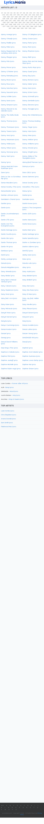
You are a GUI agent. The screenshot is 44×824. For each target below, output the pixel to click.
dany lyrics (26, 267)
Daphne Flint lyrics (8, 356)
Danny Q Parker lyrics (9, 71)
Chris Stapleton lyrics (8, 415)
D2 (5, 13)
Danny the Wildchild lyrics (32, 115)
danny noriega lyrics (9, 34)
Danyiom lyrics (28, 317)
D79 (12, 26)
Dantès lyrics (6, 203)
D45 (2, 20)
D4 (11, 13)
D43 (35, 18)
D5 (14, 13)
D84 (31, 26)
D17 (15, 15)
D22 (33, 15)
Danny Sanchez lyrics (9, 88)
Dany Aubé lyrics (28, 271)
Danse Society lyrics (30, 183)
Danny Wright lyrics (29, 152)
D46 (6, 20)
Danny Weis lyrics (29, 135)
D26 (8, 16)
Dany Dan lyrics (28, 286)
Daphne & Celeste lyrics (10, 352)
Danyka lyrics (6, 321)
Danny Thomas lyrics (9, 121)
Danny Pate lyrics (7, 47)
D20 (26, 15)
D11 (34, 13)
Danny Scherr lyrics (29, 92)
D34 (39, 16)
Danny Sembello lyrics (30, 100)
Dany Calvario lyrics (8, 286)
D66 (2, 24)
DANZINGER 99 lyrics (30, 337)
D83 (27, 26)
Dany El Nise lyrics (29, 294)
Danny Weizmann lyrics (10, 139)
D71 (22, 24)
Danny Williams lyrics (30, 144)
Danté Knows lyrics (29, 203)
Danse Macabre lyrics (9, 183)
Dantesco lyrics (7, 251)
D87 (10, 28)
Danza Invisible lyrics (30, 325)
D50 (22, 20)
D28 (16, 16)
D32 (32, 16)
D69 (14, 24)
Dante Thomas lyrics (9, 242)
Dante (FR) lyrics (7, 220)
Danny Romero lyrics (30, 80)
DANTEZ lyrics (27, 251)
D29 (20, 16)
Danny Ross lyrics (7, 84)
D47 (10, 20)
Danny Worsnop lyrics (9, 152)
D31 (28, 16)
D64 (35, 22)
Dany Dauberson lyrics (9, 290)
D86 (39, 26)
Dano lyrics (5, 172)
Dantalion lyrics (28, 199)
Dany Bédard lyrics (29, 276)
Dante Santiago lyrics (30, 234)
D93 (34, 28)
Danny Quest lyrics (29, 71)
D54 (38, 20)
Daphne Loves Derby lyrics (32, 360)
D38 (15, 18)
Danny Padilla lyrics (8, 43)
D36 (7, 18)
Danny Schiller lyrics (8, 96)
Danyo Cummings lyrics (10, 325)
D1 (2, 13)
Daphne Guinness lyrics (31, 356)
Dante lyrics (5, 207)
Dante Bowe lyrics (29, 224)
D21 (30, 15)
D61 (24, 22)
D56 (4, 22)
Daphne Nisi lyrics (29, 364)
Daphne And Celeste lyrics (32, 352)
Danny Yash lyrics (7, 156)
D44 (39, 18)
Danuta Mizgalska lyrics (10, 267)
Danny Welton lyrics (30, 139)
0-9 (2, 805)
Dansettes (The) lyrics (30, 187)
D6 (18, 13)
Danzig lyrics (6, 337)
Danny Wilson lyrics (8, 148)
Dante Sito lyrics (7, 238)
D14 (3, 15)
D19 (22, 15)
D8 (24, 13)
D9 (27, 13)
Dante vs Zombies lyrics (31, 242)
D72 (26, 24)
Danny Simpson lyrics (9, 105)
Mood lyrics (14, 391)
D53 (34, 20)
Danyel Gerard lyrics (9, 317)
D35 (4, 18)
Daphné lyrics (27, 348)
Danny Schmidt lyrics (30, 96)
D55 (41, 20)
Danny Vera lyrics (8, 135)
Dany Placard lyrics (29, 308)
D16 (11, 15)
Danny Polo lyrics (7, 61)
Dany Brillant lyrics (29, 280)
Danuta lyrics (6, 263)
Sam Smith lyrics (7, 422)
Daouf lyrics (26, 342)
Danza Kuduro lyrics (8, 329)
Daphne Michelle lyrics (9, 364)
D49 (18, 20)
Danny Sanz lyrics (29, 88)
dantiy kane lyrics (29, 255)
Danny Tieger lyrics (29, 127)
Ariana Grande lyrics (8, 419)
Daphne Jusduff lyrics (9, 360)
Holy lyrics (16, 395)
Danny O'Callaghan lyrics (31, 34)
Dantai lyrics (27, 195)
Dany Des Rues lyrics (30, 290)
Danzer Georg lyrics (29, 333)
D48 (14, 20)
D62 (28, 22)
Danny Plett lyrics (29, 57)
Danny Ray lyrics (28, 76)
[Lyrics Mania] (22, 2)
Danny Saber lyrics (29, 84)
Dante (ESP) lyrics (29, 214)
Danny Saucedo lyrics (9, 92)
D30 (24, 16)
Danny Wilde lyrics (8, 144)
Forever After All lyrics (20, 383)
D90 (22, 28)
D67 (6, 24)
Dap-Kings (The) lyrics (9, 348)
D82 (24, 26)
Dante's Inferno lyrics (30, 246)
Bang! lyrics (9, 387)
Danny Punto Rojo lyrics (31, 67)
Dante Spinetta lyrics (30, 238)
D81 (20, 26)
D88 (14, 28)
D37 (11, 18)
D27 (12, 16)
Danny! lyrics (6, 162)
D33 (35, 16)
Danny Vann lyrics (29, 131)
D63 (32, 22)
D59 (16, 22)
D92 (30, 28)
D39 (19, 18)
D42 (31, 18)
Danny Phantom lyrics (30, 51)
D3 (8, 13)
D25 (4, 16)
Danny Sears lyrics (8, 100)
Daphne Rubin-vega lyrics (11, 368)
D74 (34, 24)
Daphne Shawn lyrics (30, 368)
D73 (30, 24)
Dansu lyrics (27, 191)
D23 (37, 15)
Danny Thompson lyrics (10, 127)
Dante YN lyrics (7, 246)
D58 (12, 22)
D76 (41, 24)
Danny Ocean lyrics (29, 39)
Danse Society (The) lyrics (11, 187)
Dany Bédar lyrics (8, 276)
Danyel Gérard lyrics (30, 313)
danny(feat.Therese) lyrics (32, 162)
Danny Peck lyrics (29, 47)
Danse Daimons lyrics (30, 176)
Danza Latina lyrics (29, 329)
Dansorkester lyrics (8, 191)
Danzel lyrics (6, 333)
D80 (16, 26)
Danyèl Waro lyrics (8, 313)
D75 (38, 24)
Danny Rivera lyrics (8, 80)
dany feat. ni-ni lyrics (9, 298)
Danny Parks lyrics (29, 43)
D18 (18, 15)
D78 (8, 26)
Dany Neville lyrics (29, 304)
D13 (41, 13)
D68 (10, 24)
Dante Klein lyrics (29, 230)
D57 (8, 22)
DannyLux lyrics (28, 166)
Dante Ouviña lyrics (8, 234)
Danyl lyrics (26, 321)
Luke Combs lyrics (7, 411)
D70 (18, 24)
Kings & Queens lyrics (16, 399)
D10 (30, 13)
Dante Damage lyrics (9, 230)
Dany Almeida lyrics (8, 271)
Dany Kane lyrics (7, 304)
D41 (27, 18)
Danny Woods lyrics (29, 148)
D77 (4, 26)
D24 (41, 15)
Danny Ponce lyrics (8, 67)
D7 (21, 13)
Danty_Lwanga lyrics (9, 259)
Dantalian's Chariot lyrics (10, 199)
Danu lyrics (26, 259)
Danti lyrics (5, 255)
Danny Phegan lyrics (9, 57)
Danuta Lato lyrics (29, 263)
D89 (18, 28)
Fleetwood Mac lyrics (8, 426)
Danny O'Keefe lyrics (9, 39)
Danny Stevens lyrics (30, 105)
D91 (26, 28)
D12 (38, 13)
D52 (30, 20)
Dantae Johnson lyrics (9, 195)
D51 (26, 20)
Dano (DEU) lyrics (29, 172)
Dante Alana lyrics (29, 220)
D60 (20, 22)
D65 (40, 22)
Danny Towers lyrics (8, 131)
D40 (23, 18)
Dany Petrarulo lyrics (9, 308)
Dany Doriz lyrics (7, 294)
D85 (35, 26)
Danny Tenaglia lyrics (30, 109)
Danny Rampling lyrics (9, 76)
